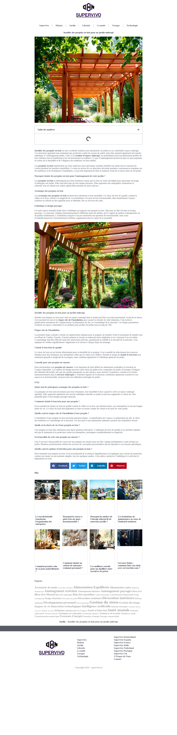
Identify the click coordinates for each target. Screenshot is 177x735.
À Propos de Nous (122, 656)
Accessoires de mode (46, 587)
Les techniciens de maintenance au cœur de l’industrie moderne (129, 519)
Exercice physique (82, 603)
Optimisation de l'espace (76, 610)
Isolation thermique (119, 606)
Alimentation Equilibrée (91, 587)
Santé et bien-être (97, 610)
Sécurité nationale (51, 614)
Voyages (116, 25)
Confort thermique (102, 595)
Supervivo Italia (121, 645)
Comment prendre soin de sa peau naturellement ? (47, 568)
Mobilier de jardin (48, 611)
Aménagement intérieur (89, 591)
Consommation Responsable (121, 595)
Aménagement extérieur (60, 591)
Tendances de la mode (110, 613)
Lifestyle (86, 25)
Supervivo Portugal (123, 651)
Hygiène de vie (42, 606)
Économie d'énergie (71, 616)
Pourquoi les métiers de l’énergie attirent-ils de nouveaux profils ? (101, 519)
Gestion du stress (104, 602)
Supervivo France (122, 642)
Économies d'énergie (90, 616)
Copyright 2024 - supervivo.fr (88, 667)
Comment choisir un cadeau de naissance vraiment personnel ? (73, 565)
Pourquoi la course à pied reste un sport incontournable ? (72, 519)
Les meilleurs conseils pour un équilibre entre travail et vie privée (101, 568)
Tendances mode (128, 613)
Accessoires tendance (65, 588)
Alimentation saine (120, 587)
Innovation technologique (66, 606)
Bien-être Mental (45, 594)
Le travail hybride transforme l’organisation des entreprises (43, 520)
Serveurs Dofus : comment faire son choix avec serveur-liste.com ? (129, 565)
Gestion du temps (129, 602)
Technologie (132, 25)
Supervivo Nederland (124, 648)
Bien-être (137, 591)
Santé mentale (119, 610)
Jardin (72, 25)
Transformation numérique (47, 616)
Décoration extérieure (90, 598)
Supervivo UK (120, 653)
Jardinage (131, 607)
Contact (117, 659)
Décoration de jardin (69, 599)
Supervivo (44, 25)
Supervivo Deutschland (125, 637)
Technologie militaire (90, 614)
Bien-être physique (63, 595)
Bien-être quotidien (83, 594)
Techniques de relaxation (70, 613)
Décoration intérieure (118, 598)
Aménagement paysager (116, 591)
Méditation (59, 610)
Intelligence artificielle (96, 606)
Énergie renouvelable (109, 616)
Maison (59, 25)
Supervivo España (122, 640)
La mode (101, 25)
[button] (138, 130)
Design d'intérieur (53, 598)
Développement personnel (59, 602)
